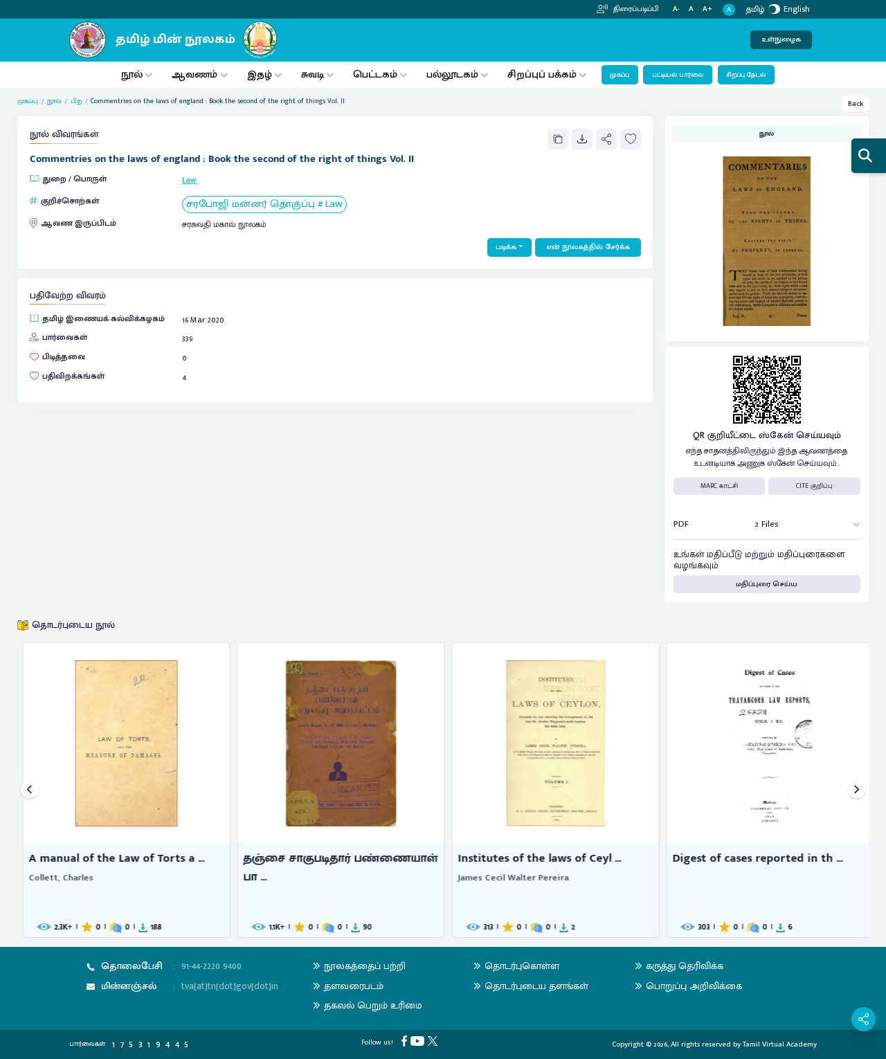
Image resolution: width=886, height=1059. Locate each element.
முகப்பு (619, 74)
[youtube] (419, 1041)
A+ (707, 9)
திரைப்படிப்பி (635, 9)
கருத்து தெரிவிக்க (684, 966)
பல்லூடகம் (452, 74)
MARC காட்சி (719, 485)
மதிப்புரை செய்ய (766, 584)
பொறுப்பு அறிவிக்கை (694, 986)
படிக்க (506, 247)
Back (856, 104)
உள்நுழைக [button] (781, 39)
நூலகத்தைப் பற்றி (365, 966)
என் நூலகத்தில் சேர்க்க (588, 247)
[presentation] (29, 790)
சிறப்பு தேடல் (746, 74)
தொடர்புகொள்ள (522, 966)
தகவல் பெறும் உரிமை (373, 1005)
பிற (76, 101)
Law (189, 180)
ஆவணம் (196, 74)
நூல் (132, 74)
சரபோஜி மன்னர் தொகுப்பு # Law (264, 204)
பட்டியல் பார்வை (678, 74)
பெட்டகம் (375, 74)
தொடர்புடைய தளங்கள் (536, 986)
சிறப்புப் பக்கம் (542, 74)
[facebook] (405, 1041)
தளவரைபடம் (353, 986)
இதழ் (259, 74)
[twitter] (434, 1041)
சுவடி (312, 74)
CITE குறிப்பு (814, 485)
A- (676, 9)
